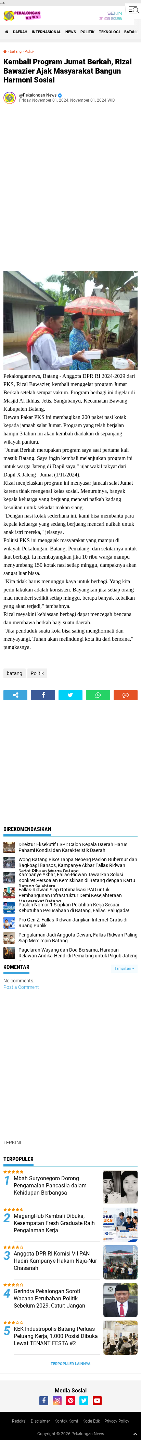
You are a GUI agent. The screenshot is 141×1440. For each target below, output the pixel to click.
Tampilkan (123, 968)
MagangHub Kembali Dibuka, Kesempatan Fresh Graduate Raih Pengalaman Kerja (54, 1223)
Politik (87, 32)
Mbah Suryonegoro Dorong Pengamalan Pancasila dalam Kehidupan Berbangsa (50, 1185)
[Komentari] (126, 695)
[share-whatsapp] (98, 695)
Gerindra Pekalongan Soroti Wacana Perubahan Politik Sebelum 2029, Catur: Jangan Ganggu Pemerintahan (49, 1302)
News (70, 32)
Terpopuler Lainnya (70, 1364)
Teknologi (109, 32)
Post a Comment (21, 987)
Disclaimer (40, 1421)
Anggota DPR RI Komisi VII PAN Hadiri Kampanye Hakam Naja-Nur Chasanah (55, 1260)
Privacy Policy (116, 1421)
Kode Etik (91, 1421)
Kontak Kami (66, 1421)
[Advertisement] (70, 189)
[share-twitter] (70, 695)
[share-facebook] (43, 695)
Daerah (20, 32)
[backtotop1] (135, 1434)
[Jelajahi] (133, 9)
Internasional (46, 32)
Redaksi (19, 1421)
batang (131, 32)
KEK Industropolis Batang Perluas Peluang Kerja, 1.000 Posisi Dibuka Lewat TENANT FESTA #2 (56, 1336)
